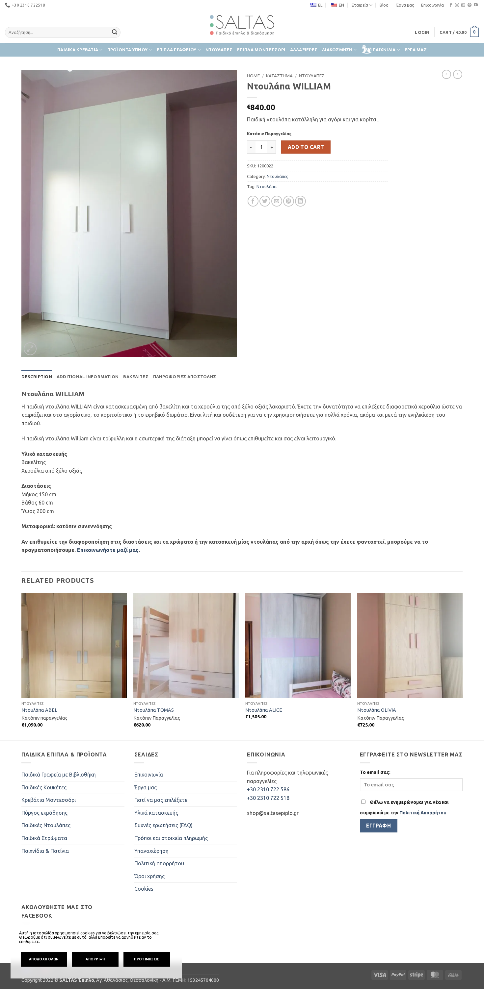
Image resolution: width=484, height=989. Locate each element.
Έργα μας (405, 5)
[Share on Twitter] (264, 201)
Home (253, 75)
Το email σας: (375, 772)
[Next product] (446, 74)
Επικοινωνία (432, 5)
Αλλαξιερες (304, 49)
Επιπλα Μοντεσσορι (261, 49)
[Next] (462, 666)
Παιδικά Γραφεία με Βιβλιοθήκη (58, 775)
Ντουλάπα (266, 186)
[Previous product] (457, 74)
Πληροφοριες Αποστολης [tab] (184, 376)
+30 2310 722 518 (268, 798)
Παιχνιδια (384, 49)
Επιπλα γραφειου (177, 49)
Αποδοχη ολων (44, 959)
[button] (422, 32)
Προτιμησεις (146, 959)
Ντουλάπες (277, 176)
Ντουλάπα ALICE (263, 710)
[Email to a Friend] (276, 201)
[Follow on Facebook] (451, 5)
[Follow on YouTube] (476, 5)
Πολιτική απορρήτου (159, 863)
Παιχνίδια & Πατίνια (45, 851)
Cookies (143, 889)
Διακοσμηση (337, 49)
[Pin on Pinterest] (288, 201)
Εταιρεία (360, 5)
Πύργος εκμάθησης (44, 813)
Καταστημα (279, 75)
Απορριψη (95, 959)
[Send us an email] (463, 5)
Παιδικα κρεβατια (77, 49)
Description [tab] (36, 376)
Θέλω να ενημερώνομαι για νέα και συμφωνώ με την (404, 807)
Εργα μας (416, 49)
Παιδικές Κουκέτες (44, 787)
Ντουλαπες (218, 49)
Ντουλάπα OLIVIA (376, 710)
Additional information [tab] (88, 376)
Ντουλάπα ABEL (39, 710)
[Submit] (114, 32)
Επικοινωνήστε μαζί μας (108, 550)
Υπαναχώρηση (151, 851)
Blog (384, 5)
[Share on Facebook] (253, 201)
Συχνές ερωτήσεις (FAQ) (163, 825)
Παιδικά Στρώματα (44, 838)
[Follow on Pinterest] (469, 5)
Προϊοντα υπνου (127, 49)
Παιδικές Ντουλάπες (45, 825)
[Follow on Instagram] (457, 5)
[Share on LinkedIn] (300, 201)
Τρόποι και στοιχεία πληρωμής (171, 838)
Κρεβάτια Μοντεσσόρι (48, 800)
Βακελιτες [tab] (135, 376)
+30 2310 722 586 (268, 789)
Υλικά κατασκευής (156, 813)
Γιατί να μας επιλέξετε (160, 800)
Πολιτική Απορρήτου (422, 812)
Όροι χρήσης (149, 876)
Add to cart (306, 147)
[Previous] (22, 666)
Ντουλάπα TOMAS (153, 710)
